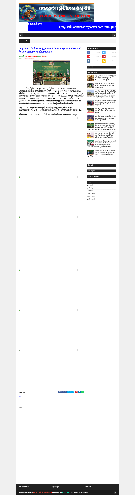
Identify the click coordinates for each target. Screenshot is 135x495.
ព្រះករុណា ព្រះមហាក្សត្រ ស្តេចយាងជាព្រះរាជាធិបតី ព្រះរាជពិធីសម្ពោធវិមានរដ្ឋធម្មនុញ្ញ (105, 110)
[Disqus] (51, 460)
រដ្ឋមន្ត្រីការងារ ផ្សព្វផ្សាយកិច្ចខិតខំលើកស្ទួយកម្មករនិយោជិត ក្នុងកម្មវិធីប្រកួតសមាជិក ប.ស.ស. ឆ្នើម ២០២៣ (105, 118)
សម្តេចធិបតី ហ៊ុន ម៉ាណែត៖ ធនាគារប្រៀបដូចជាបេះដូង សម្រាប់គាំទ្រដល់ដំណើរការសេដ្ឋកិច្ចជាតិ (105, 103)
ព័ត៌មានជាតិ (44, 56)
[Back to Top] (115, 493)
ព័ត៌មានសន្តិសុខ (91, 194)
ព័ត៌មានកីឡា (90, 188)
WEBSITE (65, 493)
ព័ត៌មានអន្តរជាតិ (91, 199)
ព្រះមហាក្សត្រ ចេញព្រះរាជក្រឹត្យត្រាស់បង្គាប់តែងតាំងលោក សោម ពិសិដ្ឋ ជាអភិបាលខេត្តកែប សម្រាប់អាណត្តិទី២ (104, 135)
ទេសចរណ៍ (90, 185)
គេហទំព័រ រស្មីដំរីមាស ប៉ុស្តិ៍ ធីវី (41, 493)
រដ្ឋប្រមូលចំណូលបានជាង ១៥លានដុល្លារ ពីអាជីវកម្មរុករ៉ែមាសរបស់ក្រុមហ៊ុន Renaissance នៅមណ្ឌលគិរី (105, 78)
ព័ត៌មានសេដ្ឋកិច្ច (91, 196)
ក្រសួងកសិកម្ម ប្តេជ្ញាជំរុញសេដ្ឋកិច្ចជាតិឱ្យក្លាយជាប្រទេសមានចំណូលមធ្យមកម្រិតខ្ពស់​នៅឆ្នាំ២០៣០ (105, 86)
